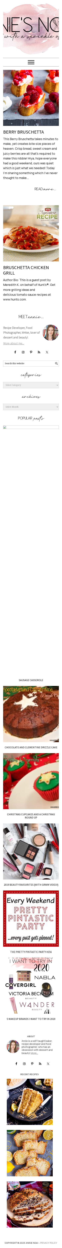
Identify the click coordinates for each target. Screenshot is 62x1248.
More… (34, 1053)
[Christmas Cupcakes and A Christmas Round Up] (31, 781)
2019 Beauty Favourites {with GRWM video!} (31, 884)
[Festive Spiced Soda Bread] (30, 1204)
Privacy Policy (48, 1243)
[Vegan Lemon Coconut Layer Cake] (30, 1102)
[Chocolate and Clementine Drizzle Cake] (31, 714)
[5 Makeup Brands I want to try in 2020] (31, 986)
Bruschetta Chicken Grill (26, 270)
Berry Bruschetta (23, 132)
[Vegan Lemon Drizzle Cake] (30, 1153)
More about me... (13, 343)
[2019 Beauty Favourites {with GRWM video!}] (31, 851)
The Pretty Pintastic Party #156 (31, 952)
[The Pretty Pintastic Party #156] (31, 918)
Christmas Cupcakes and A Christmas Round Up (31, 816)
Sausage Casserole (31, 680)
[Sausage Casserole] (31, 550)
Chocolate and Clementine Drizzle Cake (31, 747)
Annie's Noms (31, 27)
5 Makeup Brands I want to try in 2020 (31, 1019)
